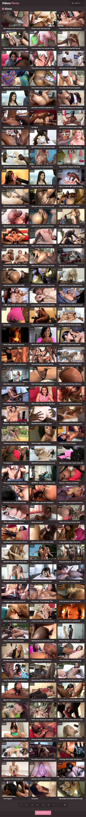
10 (65, 805)
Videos (10, 3)
